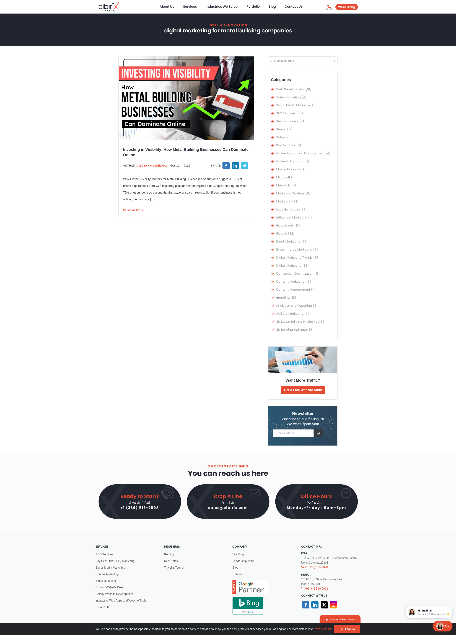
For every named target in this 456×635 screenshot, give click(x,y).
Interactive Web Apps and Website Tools (120, 600)
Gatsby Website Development (114, 593)
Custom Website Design (110, 587)
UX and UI (102, 607)
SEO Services (104, 554)
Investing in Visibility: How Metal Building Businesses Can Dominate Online (185, 152)
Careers (237, 574)
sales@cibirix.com (228, 507)
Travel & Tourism (174, 567)
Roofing (169, 554)
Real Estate (171, 561)
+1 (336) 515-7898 (139, 507)
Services (190, 6)
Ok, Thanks (347, 629)
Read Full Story (133, 210)
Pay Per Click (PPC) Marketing (114, 561)
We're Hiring (346, 7)
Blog (272, 6)
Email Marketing (105, 580)
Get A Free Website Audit (303, 390)
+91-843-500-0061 (316, 588)
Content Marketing (107, 574)
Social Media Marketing (110, 567)
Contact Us (294, 6)
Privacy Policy (323, 629)
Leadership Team (243, 561)
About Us (167, 6)
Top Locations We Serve (338, 619)
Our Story (238, 554)
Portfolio (253, 6)
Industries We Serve (222, 6)
